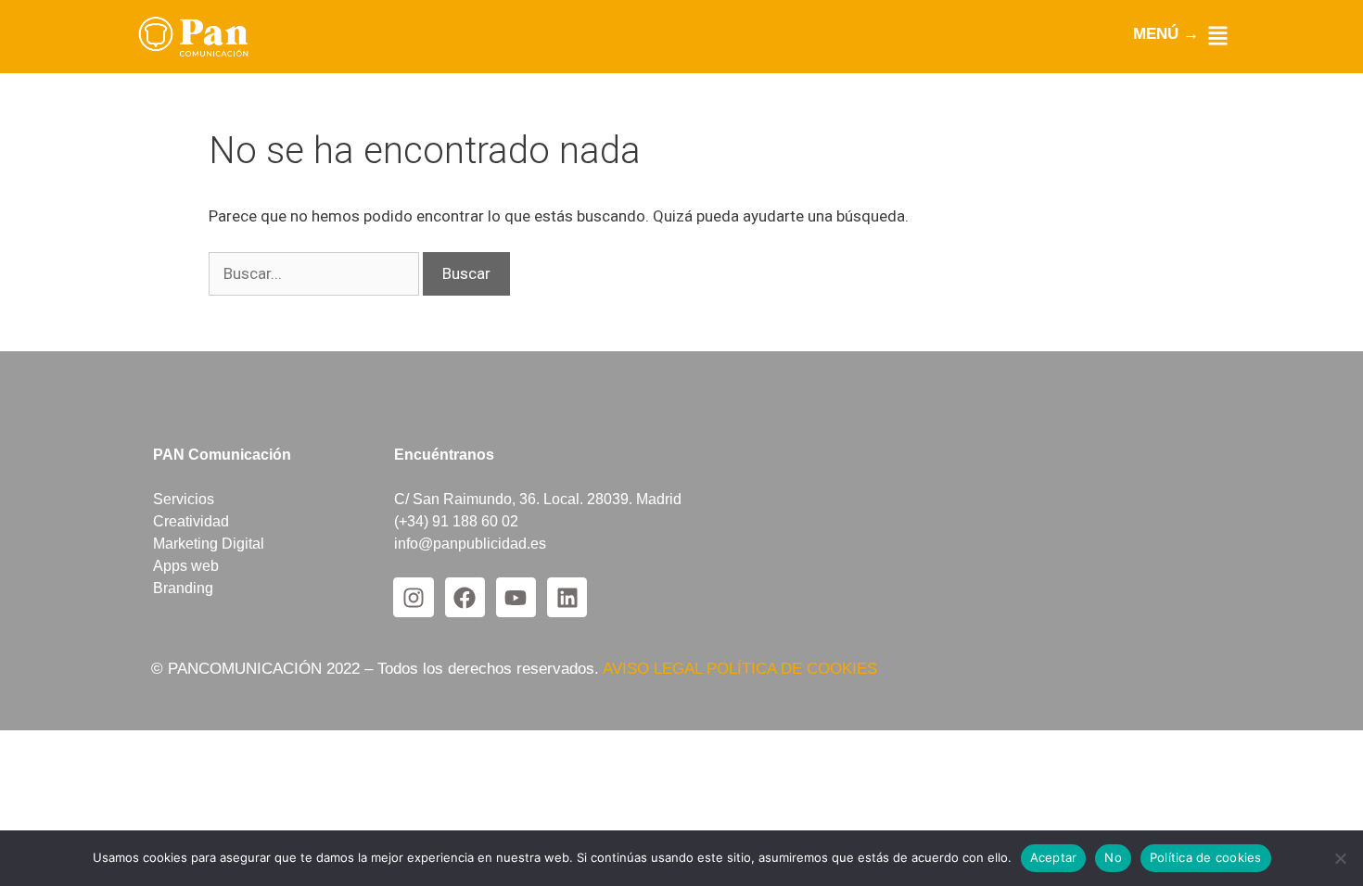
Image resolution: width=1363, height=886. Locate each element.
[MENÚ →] (1218, 35)
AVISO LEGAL (655, 668)
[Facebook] (465, 597)
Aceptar (1053, 857)
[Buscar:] (316, 273)
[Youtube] (516, 597)
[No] (1340, 858)
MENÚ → (1166, 34)
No (1113, 857)
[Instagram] (413, 597)
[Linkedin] (567, 597)
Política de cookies (1206, 857)
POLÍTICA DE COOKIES (792, 668)
